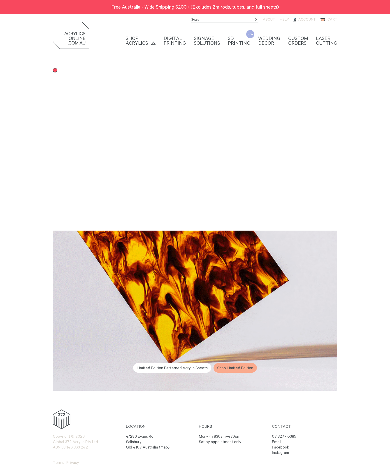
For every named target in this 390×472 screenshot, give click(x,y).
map (164, 447)
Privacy (72, 462)
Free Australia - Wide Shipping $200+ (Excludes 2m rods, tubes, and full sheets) (195, 6)
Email (276, 441)
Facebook (280, 447)
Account (307, 19)
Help (284, 19)
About (269, 19)
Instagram (280, 452)
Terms (58, 462)
